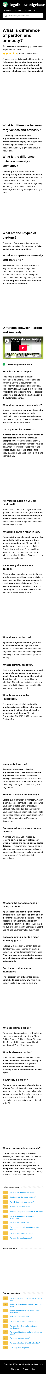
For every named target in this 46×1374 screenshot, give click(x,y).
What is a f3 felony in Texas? (21, 1233)
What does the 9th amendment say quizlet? (24, 1228)
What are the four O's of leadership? (25, 1343)
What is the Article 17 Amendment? (24, 1321)
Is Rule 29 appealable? (19, 1316)
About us (15, 1369)
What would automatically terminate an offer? (26, 1333)
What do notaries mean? (20, 1338)
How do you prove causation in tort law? (26, 1212)
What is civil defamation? (20, 1207)
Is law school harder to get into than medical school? (24, 1311)
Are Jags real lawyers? (19, 1348)
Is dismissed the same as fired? (23, 1197)
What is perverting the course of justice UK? (26, 1299)
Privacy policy (29, 1369)
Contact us (30, 10)
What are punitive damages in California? (22, 1217)
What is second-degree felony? (23, 1192)
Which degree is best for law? (22, 1202)
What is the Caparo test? (20, 1222)
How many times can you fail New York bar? (26, 1305)
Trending (7, 10)
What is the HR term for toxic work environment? (24, 1327)
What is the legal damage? (21, 1238)
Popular (18, 10)
